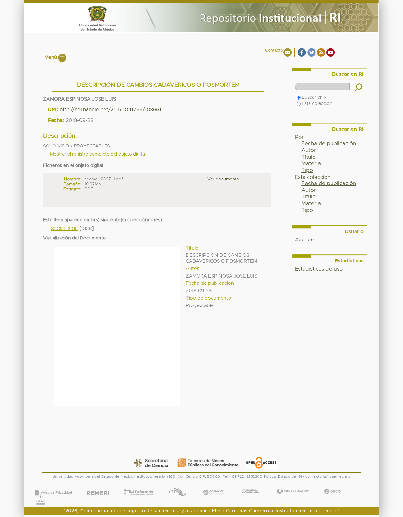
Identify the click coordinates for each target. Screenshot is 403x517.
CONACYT (213, 486)
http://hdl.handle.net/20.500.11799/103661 (110, 109)
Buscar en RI (314, 97)
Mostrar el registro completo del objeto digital (98, 154)
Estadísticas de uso (319, 269)
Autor (308, 150)
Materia (311, 164)
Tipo (307, 170)
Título (308, 157)
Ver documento (223, 179)
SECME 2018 (64, 229)
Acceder (305, 239)
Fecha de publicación (328, 143)
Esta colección (317, 104)
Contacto (274, 50)
